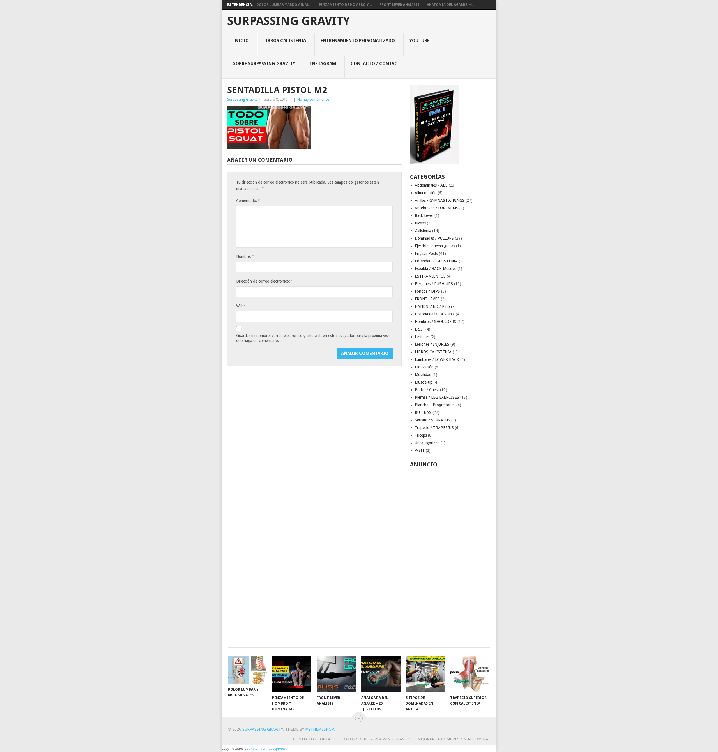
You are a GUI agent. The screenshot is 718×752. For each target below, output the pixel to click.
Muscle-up (423, 382)
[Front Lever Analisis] (336, 674)
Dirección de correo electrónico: (264, 281)
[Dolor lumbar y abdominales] (247, 670)
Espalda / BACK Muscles (435, 268)
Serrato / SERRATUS (432, 420)
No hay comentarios (313, 99)
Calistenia (423, 230)
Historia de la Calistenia (435, 314)
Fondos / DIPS (427, 291)
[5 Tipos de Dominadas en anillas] (425, 674)
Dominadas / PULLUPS (434, 238)
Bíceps (420, 223)
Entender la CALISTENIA (436, 261)
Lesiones (422, 336)
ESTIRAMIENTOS (430, 276)
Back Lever (424, 215)
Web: (240, 306)
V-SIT (420, 450)
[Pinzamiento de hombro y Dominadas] (291, 674)
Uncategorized (427, 443)
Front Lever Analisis (399, 5)
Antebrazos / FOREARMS (436, 208)
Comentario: (248, 200)
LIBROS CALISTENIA (433, 352)
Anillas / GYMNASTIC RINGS (439, 200)
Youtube (419, 40)
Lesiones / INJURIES (432, 344)
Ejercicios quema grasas (435, 246)
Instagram (323, 63)
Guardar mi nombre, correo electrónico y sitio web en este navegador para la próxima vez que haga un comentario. (312, 338)
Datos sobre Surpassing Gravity (376, 739)
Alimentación (426, 193)
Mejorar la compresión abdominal (453, 739)
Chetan (254, 749)
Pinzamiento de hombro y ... (345, 5)
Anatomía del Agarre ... (450, 5)
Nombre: (245, 256)
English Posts (426, 253)
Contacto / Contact (375, 63)
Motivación (424, 367)
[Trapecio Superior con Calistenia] (469, 674)
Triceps (421, 435)
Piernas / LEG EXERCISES (437, 397)
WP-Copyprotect (274, 749)
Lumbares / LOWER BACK (437, 359)
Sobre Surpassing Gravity (264, 63)
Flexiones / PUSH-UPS (434, 283)
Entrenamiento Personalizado (358, 40)
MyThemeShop (319, 729)
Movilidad (423, 374)
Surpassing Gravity (288, 21)
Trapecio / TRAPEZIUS (434, 427)
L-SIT (419, 329)
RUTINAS (423, 412)
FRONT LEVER (427, 299)
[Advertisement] (450, 554)
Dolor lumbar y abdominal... (283, 5)
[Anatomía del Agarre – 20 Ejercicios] (381, 674)
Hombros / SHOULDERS (435, 321)
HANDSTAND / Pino (432, 306)
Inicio (241, 40)
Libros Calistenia (284, 40)
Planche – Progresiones (435, 405)
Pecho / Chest (427, 390)
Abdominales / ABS (431, 185)
